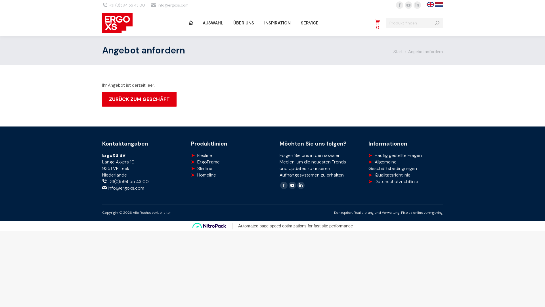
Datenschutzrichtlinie (396, 181)
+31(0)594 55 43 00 (128, 181)
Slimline (204, 168)
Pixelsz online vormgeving (422, 212)
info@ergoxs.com (173, 5)
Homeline (206, 175)
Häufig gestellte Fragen (398, 155)
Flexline (204, 155)
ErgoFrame (208, 162)
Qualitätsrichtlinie (392, 175)
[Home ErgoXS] (191, 23)
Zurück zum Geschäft (139, 99)
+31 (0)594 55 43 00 (127, 5)
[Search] (437, 23)
